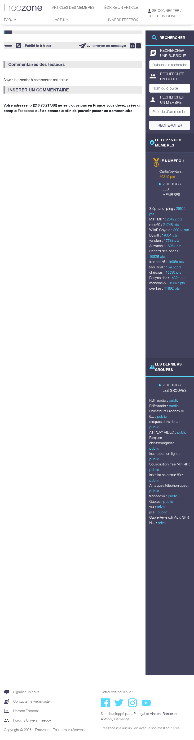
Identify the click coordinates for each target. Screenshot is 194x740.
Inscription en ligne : (165, 453)
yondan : (156, 240)
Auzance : (157, 246)
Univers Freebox (122, 19)
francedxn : (158, 496)
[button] (73, 64)
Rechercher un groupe (167, 76)
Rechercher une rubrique (167, 53)
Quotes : (156, 501)
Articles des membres (73, 7)
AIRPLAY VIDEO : (163, 432)
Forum (10, 19)
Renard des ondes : (164, 251)
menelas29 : (159, 283)
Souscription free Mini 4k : (169, 464)
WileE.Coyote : (161, 230)
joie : (153, 512)
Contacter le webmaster (27, 701)
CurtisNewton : (171, 171)
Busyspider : (159, 277)
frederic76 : (158, 261)
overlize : (156, 288)
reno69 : (156, 224)
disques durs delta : (164, 421)
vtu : (153, 506)
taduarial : (157, 267)
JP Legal (138, 713)
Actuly (61, 19)
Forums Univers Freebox (28, 720)
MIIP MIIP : (158, 219)
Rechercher (170, 125)
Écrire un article (121, 7)
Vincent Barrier (161, 713)
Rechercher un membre (167, 100)
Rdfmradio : (159, 400)
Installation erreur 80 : (166, 475)
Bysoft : (155, 235)
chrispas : (157, 272)
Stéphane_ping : (162, 208)
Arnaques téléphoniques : (169, 485)
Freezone (26, 110)
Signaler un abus (22, 692)
